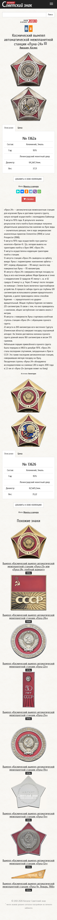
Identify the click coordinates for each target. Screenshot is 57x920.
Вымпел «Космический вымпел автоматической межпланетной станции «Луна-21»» (28, 714)
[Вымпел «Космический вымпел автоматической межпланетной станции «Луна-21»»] (28, 689)
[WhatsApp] (39, 191)
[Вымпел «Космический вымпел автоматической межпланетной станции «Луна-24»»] (28, 592)
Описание (8, 127)
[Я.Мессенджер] (18, 191)
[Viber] (35, 191)
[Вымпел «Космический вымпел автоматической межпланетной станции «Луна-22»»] (28, 641)
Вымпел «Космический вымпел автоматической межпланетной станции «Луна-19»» (28, 768)
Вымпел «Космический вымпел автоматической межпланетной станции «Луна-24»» (28, 617)
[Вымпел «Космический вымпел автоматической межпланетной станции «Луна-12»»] (28, 838)
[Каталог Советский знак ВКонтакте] (26, 28)
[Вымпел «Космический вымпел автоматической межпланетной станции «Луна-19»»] (28, 744)
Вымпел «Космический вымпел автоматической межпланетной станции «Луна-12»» (28, 862)
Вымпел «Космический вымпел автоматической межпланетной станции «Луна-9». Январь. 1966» (29, 885)
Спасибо (30, 199)
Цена (20, 127)
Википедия (32, 374)
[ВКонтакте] (22, 191)
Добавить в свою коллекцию (28, 179)
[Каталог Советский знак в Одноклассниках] (31, 28)
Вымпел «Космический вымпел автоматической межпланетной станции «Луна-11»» (28, 815)
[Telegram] (31, 191)
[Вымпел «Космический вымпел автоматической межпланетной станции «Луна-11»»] (28, 791)
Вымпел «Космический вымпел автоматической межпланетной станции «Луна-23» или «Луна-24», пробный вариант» (28, 566)
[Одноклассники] (26, 191)
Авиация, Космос (29, 47)
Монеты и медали (31, 186)
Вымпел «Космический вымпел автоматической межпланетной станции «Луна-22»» (28, 665)
